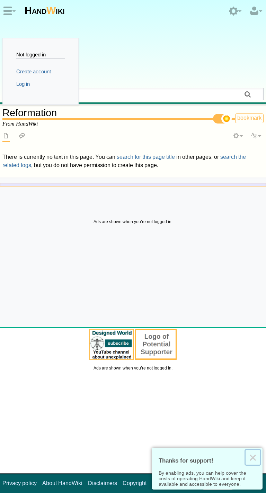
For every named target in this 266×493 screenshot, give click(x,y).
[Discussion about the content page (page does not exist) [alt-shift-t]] (22, 136)
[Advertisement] (133, 277)
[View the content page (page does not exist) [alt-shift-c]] (6, 136)
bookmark (249, 118)
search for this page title (146, 157)
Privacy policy (19, 483)
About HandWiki (62, 483)
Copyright (135, 483)
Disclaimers (102, 483)
